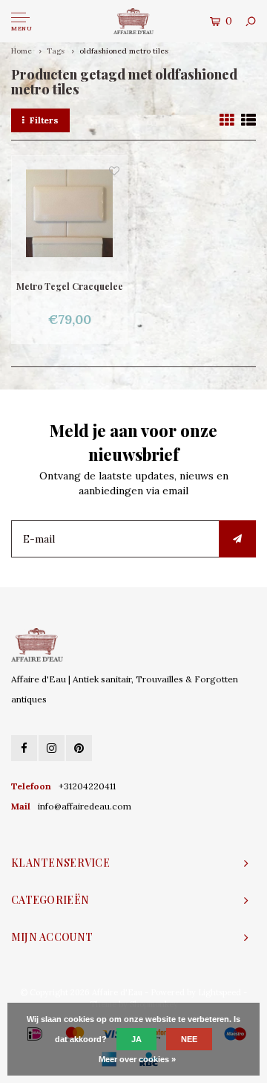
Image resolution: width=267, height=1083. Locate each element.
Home (21, 51)
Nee (189, 1039)
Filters (44, 120)
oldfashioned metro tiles (123, 51)
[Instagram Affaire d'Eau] (52, 748)
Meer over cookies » (137, 1059)
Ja (136, 1039)
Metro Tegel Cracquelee (69, 286)
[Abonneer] (237, 538)
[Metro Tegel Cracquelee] (69, 213)
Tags (56, 51)
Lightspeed (219, 992)
